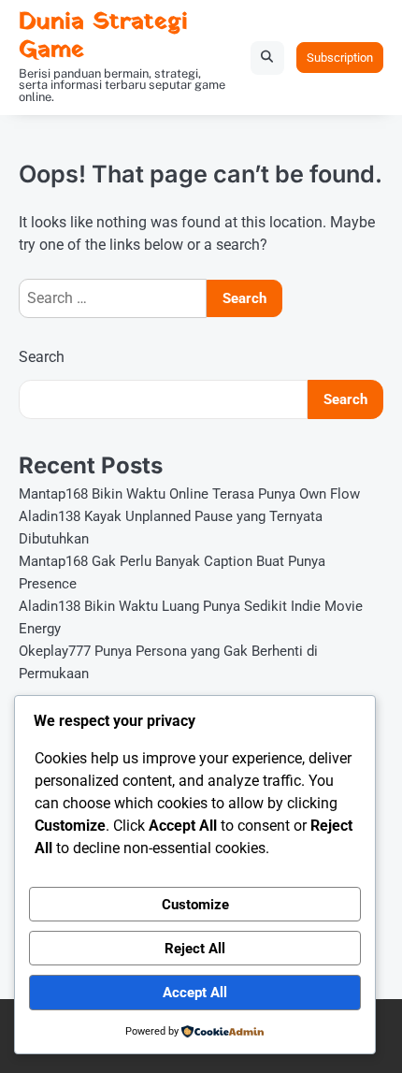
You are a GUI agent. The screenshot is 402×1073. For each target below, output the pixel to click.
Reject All (195, 948)
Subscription (340, 58)
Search (42, 357)
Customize (195, 904)
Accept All (195, 992)
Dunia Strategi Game (103, 36)
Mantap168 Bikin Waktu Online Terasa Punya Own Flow (189, 494)
